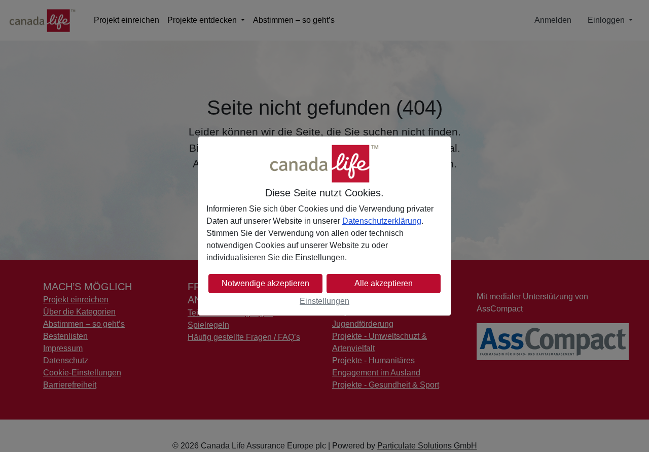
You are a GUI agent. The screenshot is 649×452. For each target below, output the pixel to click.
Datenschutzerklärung (381, 221)
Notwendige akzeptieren (265, 283)
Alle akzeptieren (383, 283)
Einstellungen (324, 301)
